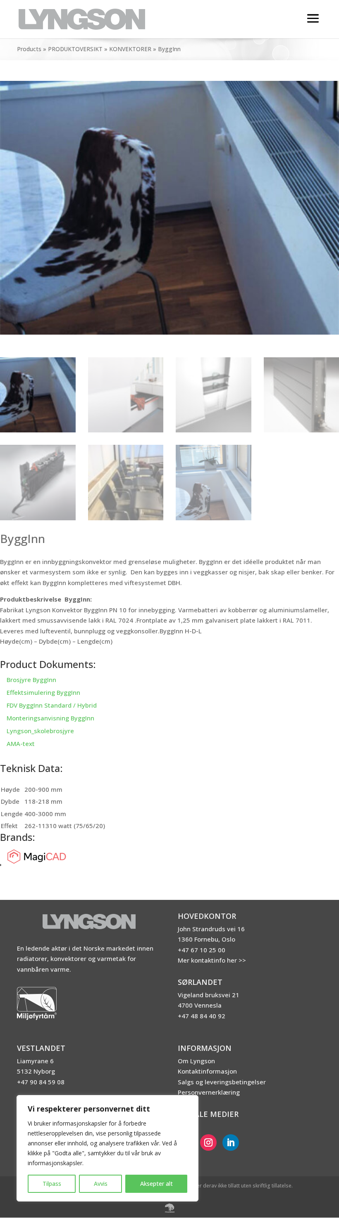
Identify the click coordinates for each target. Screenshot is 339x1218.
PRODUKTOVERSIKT (75, 49)
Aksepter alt (156, 1183)
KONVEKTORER (130, 49)
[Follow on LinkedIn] (230, 1142)
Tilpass (52, 1183)
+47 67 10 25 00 (201, 950)
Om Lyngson (196, 1061)
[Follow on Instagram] (208, 1142)
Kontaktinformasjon (207, 1071)
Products (29, 49)
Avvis (100, 1183)
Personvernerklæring (209, 1092)
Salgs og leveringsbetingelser (222, 1082)
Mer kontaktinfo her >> (212, 960)
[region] (107, 1148)
